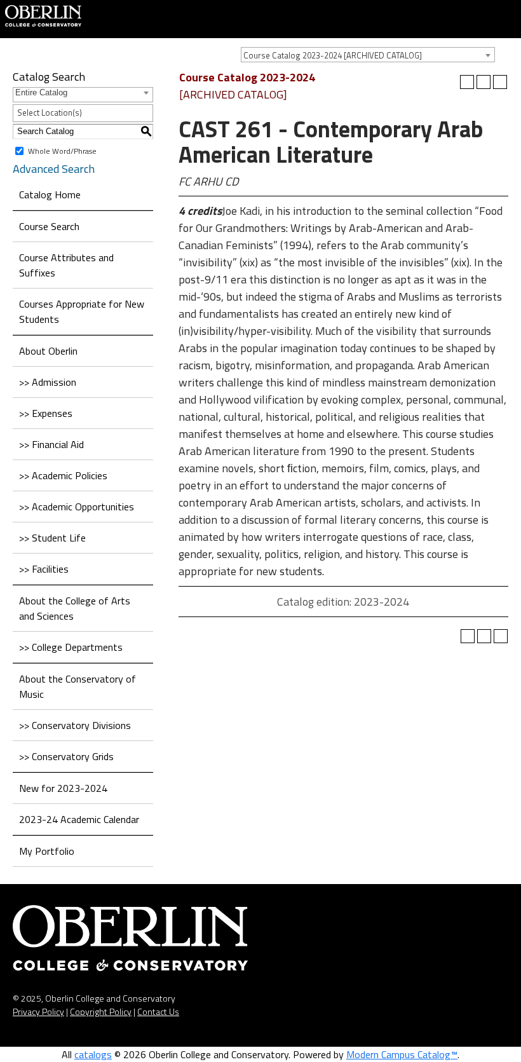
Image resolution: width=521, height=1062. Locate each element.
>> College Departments (71, 647)
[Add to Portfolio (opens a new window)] (467, 82)
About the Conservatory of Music (77, 686)
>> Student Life (52, 537)
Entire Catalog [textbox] (41, 92)
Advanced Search (54, 168)
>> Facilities (44, 568)
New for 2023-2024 (63, 788)
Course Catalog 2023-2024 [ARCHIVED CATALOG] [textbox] (332, 55)
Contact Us (158, 1011)
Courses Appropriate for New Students (81, 311)
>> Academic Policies (63, 475)
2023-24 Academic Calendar (79, 819)
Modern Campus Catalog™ (401, 1054)
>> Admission (47, 382)
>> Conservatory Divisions (75, 725)
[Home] (43, 14)
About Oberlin (48, 350)
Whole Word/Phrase (62, 150)
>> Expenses (45, 413)
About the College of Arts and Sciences (74, 608)
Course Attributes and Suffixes (66, 265)
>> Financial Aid (51, 444)
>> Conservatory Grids (66, 756)
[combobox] (368, 54)
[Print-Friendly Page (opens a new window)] (484, 82)
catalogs (93, 1054)
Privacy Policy (38, 1011)
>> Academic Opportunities (76, 506)
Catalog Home (50, 194)
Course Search (49, 226)
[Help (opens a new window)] (500, 82)
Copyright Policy (101, 1011)
